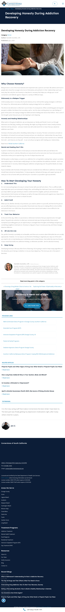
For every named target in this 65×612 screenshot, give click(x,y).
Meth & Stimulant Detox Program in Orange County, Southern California (24, 322)
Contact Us (4, 565)
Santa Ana (4, 514)
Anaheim (3, 500)
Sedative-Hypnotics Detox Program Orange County (18, 347)
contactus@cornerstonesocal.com (14, 468)
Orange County (5, 491)
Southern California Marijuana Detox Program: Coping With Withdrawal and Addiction (29, 354)
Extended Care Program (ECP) (12, 328)
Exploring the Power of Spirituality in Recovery (47, 286)
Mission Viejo (5, 508)
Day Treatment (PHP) (7, 545)
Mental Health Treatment (8, 534)
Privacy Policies (47, 607)
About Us (3, 554)
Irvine (2, 494)
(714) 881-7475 (7, 466)
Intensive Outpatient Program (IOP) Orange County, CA (19, 334)
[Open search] (54, 4)
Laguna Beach (5, 497)
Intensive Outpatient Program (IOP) (10, 542)
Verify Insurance (5, 560)
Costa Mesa (4, 511)
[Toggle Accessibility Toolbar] (3, 600)
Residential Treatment (7, 540)
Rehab (9, 35)
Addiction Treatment (6, 531)
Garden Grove (5, 520)
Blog (2, 563)
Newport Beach (5, 503)
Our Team (4, 557)
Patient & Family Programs (11, 341)
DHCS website (5, 478)
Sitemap (39, 607)
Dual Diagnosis (5, 537)
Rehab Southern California (16, 143)
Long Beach (4, 523)
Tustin (3, 517)
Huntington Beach (6, 506)
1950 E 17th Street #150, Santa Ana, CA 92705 (14, 463)
